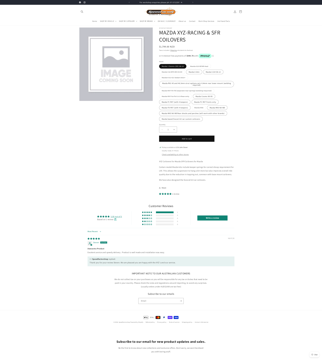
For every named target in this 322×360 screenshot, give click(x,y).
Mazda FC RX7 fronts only (205, 102)
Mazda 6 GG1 (194, 72)
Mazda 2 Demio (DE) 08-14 (173, 66)
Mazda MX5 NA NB (217, 108)
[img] (94, 238)
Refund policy (150, 322)
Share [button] (164, 188)
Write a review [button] (212, 218)
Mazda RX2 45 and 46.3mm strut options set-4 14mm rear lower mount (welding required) (196, 84)
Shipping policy (187, 322)
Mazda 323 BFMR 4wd (200, 67)
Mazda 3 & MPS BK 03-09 (173, 72)
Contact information (201, 322)
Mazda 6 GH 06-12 (213, 72)
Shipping (173, 50)
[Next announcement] (193, 2)
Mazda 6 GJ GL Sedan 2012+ (175, 78)
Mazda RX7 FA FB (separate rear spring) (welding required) (188, 91)
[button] (82, 11)
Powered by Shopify (136, 322)
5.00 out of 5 (116, 216)
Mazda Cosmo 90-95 (204, 96)
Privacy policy (161, 322)
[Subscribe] (181, 301)
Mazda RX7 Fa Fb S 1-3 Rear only (177, 97)
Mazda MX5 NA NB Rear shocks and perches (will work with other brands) (193, 113)
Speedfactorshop (124, 322)
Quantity (162, 125)
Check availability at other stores (175, 154)
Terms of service (174, 322)
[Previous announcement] (129, 2)
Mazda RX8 (200, 108)
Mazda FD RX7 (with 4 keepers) (175, 108)
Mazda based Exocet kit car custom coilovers (181, 119)
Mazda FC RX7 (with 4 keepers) (175, 102)
